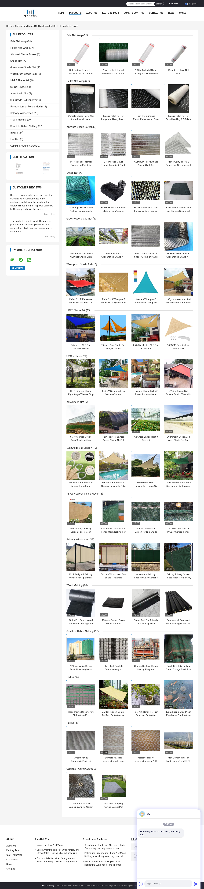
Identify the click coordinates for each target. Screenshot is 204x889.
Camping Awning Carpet (23, 145)
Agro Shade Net (19, 93)
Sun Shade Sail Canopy (23, 100)
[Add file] (141, 883)
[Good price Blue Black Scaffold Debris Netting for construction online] (113, 648)
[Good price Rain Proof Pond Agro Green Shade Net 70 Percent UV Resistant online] (113, 419)
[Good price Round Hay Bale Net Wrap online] (178, 53)
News (171, 13)
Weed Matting (18, 119)
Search (159, 4)
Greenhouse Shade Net (23, 67)
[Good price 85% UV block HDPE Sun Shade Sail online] (145, 328)
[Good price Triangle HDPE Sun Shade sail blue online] (80, 328)
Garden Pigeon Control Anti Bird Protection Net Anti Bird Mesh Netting (113, 715)
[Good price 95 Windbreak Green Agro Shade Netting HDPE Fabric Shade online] (80, 419)
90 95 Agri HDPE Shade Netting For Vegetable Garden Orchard (81, 211)
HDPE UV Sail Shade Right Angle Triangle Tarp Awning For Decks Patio (81, 394)
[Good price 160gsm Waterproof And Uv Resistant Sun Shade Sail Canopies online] (178, 282)
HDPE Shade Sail (19, 80)
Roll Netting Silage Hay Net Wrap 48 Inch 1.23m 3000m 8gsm (81, 73)
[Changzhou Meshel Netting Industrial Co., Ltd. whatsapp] (23, 260)
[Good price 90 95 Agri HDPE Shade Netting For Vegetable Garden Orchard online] (80, 190)
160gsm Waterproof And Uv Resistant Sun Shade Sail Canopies (178, 302)
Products (75, 13)
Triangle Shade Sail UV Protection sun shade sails (145, 394)
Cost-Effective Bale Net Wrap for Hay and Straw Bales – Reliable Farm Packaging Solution (58, 852)
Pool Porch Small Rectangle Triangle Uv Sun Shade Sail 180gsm (146, 486)
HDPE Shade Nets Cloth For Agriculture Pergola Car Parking (146, 211)
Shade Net (16, 60)
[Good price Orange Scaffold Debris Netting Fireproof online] (145, 648)
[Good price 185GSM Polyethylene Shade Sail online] (178, 328)
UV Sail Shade (18, 87)
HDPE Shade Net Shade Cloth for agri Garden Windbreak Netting (113, 211)
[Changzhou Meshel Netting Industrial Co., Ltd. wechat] (31, 260)
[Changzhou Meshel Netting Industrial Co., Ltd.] (30, 13)
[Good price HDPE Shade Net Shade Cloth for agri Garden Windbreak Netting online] (113, 190)
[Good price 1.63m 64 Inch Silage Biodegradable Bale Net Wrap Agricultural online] (145, 53)
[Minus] (196, 814)
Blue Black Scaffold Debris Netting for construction (113, 669)
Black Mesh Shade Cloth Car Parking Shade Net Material (178, 211)
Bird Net (15, 132)
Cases (182, 13)
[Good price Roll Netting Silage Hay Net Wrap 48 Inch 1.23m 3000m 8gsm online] (80, 53)
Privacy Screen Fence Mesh (26, 106)
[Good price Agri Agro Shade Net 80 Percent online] (145, 419)
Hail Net (14, 139)
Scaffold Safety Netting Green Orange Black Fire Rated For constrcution (178, 669)
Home (61, 13)
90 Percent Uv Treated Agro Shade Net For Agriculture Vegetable (178, 440)
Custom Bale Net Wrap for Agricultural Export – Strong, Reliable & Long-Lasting (57, 860)
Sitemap (10, 869)
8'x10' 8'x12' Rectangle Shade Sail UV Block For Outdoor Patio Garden (81, 302)
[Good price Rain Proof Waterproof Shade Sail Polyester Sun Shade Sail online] (113, 282)
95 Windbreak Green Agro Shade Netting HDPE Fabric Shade (80, 440)
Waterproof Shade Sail (23, 73)
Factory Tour (110, 13)
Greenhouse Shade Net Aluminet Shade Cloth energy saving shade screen (104, 847)
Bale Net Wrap (18, 41)
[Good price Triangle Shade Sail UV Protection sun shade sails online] (145, 373)
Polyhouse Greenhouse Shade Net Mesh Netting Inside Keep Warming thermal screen (105, 855)
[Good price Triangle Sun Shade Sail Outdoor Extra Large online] (80, 465)
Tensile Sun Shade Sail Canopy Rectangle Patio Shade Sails (113, 486)
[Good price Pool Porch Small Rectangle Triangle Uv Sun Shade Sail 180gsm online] (145, 465)
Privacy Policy (48, 886)
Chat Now (173, 4)
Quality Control (134, 13)
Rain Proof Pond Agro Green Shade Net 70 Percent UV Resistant (113, 440)
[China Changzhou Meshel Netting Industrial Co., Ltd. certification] (19, 168)
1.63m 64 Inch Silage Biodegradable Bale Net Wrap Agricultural (146, 73)
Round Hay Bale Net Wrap (50, 845)
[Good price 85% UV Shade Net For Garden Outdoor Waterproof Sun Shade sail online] (113, 373)
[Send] (196, 883)
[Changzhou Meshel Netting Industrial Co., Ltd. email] (14, 260)
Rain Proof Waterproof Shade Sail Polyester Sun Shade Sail (113, 302)
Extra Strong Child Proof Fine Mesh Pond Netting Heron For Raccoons (178, 715)
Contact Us (156, 13)
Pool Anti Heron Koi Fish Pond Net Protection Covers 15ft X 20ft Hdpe (146, 715)
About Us (91, 13)
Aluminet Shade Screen (23, 54)
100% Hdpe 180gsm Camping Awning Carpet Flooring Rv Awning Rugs (81, 806)
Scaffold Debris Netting (23, 126)
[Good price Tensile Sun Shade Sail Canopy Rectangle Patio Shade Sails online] (113, 465)
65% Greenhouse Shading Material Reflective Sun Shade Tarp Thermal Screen (102, 863)
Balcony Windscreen (21, 113)
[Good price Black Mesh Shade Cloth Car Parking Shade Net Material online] (178, 190)
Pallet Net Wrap (19, 47)
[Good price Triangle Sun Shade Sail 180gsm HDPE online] (113, 328)
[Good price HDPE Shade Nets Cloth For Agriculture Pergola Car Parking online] (145, 190)
